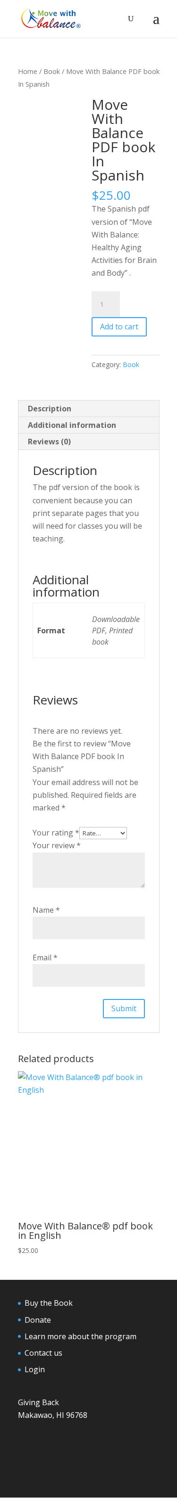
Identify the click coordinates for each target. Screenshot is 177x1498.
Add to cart (119, 326)
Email (45, 957)
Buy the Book (49, 1303)
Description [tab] (49, 408)
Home (27, 71)
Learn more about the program (80, 1336)
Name (46, 910)
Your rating (56, 832)
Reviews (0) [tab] (49, 441)
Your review (57, 845)
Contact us (43, 1353)
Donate (38, 1320)
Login (35, 1369)
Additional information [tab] (72, 425)
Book (51, 71)
